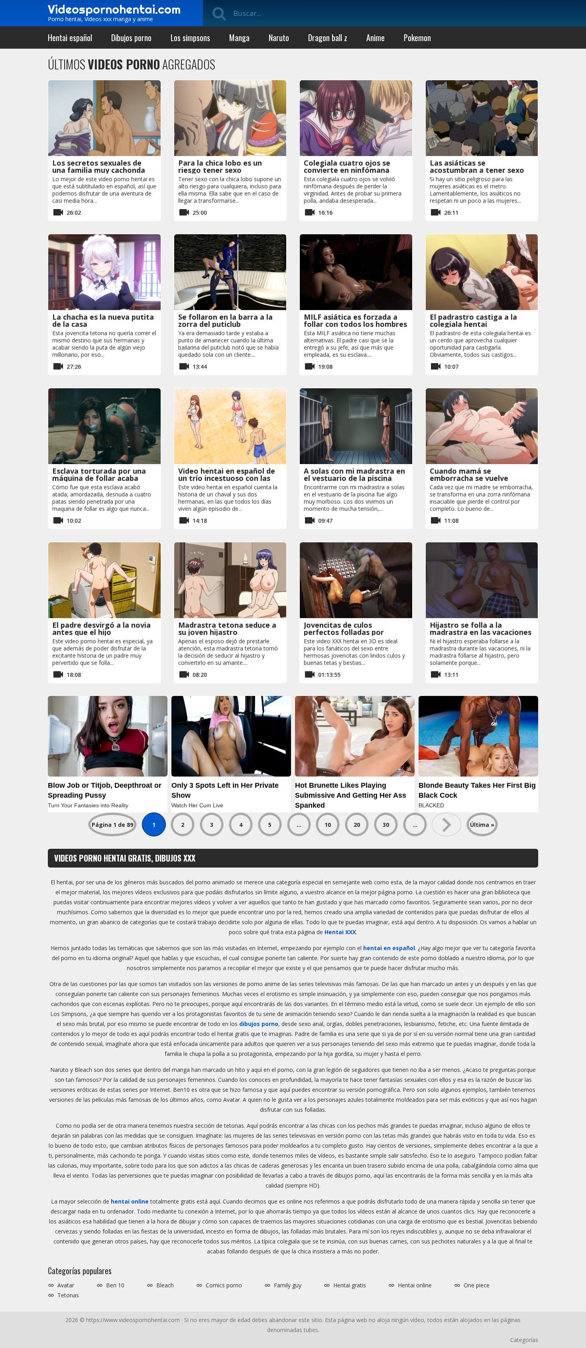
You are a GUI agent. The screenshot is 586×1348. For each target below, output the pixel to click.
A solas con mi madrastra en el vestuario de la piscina (354, 474)
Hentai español (70, 37)
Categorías (524, 1340)
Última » (482, 824)
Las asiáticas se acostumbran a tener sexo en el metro (477, 170)
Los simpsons (190, 37)
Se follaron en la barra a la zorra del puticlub (225, 320)
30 (386, 824)
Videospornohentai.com (114, 9)
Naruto (279, 37)
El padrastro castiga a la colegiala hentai (473, 320)
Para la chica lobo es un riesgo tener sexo (220, 166)
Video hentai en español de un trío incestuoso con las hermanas (226, 478)
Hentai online (415, 1285)
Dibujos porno (131, 37)
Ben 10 (115, 1285)
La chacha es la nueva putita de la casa (103, 320)
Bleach (165, 1285)
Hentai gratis (349, 1285)
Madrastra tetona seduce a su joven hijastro (227, 628)
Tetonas (68, 1295)
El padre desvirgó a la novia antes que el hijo (101, 628)
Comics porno (224, 1285)
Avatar (65, 1285)
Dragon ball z (327, 37)
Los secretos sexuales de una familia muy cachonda (98, 166)
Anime (375, 37)
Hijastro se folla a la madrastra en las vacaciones (480, 628)
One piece (477, 1285)
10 (327, 824)
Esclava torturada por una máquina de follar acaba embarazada (99, 478)
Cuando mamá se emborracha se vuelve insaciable (469, 478)
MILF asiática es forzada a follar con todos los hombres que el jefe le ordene (355, 324)
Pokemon (417, 37)
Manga (239, 37)
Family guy (287, 1285)
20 (357, 824)
